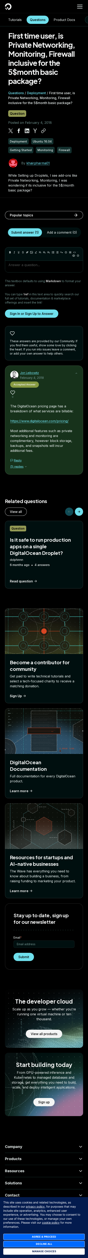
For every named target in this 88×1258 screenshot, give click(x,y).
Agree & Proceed (44, 1236)
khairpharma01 (38, 163)
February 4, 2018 (32, 377)
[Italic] (14, 252)
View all (16, 512)
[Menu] (80, 6)
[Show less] (76, 373)
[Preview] (73, 255)
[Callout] (66, 252)
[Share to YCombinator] (35, 130)
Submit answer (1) (25, 232)
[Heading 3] (48, 252)
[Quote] (61, 252)
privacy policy (35, 1206)
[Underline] (18, 252)
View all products (44, 1034)
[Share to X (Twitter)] (10, 130)
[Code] (74, 252)
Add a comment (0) (62, 232)
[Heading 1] (40, 252)
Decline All (44, 1243)
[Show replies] (25, 466)
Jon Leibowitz (29, 373)
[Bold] (10, 252)
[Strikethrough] (23, 252)
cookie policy (51, 1222)
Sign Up (16, 696)
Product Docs (64, 20)
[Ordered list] (57, 252)
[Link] (27, 252)
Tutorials (15, 20)
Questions (37, 20)
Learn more (19, 791)
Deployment (36, 93)
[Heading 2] (44, 252)
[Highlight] (35, 252)
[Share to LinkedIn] (27, 130)
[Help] (78, 255)
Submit (23, 957)
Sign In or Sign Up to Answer (31, 314)
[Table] (70, 252)
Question (17, 113)
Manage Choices (44, 1251)
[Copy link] (43, 130)
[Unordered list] (53, 252)
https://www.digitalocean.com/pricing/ (39, 421)
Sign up (44, 1102)
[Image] (31, 252)
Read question (21, 581)
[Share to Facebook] (18, 130)
